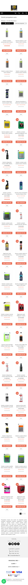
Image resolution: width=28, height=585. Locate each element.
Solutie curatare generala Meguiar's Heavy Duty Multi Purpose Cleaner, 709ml (7, 193)
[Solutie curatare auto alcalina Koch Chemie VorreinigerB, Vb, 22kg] (7, 215)
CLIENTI (13, 563)
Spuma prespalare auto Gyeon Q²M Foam (21, 284)
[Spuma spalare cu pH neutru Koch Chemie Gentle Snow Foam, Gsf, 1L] (21, 33)
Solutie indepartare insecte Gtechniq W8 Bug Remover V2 (7, 375)
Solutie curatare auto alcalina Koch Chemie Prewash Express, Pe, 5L (7, 284)
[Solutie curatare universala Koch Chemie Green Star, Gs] (7, 33)
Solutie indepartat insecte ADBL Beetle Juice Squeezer (7, 163)
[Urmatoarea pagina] (25, 514)
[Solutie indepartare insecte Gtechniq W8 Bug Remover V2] (7, 367)
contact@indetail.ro (15, 555)
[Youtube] (12, 544)
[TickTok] (15, 544)
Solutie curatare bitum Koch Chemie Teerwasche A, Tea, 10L (21, 436)
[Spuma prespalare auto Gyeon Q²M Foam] (21, 276)
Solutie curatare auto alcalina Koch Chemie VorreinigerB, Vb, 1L (21, 71)
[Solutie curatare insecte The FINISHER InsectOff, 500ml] (7, 398)
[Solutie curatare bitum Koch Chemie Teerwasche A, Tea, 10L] (21, 428)
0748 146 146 (15, 553)
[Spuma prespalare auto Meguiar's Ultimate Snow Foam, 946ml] (7, 489)
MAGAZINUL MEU (13, 560)
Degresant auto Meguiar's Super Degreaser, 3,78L (21, 315)
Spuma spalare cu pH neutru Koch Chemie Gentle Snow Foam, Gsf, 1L (21, 41)
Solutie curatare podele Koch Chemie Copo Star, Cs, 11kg (7, 466)
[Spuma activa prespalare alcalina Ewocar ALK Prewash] (21, 185)
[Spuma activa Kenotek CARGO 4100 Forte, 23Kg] (7, 337)
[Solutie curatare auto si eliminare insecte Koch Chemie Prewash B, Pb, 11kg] (21, 458)
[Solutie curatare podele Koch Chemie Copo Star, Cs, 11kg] (7, 458)
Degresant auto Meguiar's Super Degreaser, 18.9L (21, 497)
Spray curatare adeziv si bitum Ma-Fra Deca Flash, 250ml (21, 254)
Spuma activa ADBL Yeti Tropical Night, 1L (21, 345)
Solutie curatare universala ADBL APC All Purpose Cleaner (21, 375)
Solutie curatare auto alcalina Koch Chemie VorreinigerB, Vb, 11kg (21, 163)
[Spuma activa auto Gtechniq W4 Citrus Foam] (21, 398)
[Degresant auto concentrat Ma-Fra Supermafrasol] (7, 246)
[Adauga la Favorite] (7, 54)
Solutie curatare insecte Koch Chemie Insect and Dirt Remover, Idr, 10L (7, 315)
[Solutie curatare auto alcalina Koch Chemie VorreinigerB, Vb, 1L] (21, 63)
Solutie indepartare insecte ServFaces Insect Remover (7, 436)
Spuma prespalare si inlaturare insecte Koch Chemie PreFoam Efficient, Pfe (21, 102)
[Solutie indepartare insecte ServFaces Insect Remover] (7, 428)
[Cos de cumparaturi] (22, 13)
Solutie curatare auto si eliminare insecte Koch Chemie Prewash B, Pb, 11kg (21, 466)
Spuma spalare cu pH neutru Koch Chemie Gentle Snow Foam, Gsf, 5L (7, 132)
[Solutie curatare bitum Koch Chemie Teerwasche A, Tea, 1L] (7, 63)
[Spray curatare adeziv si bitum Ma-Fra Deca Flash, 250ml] (21, 246)
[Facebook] (9, 544)
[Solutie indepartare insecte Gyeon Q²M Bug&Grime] (7, 94)
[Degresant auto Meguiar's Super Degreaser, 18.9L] (21, 489)
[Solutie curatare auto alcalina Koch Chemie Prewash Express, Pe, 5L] (7, 276)
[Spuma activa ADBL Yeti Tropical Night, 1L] (21, 337)
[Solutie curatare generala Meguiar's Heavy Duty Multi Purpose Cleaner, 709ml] (7, 185)
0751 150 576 (15, 551)
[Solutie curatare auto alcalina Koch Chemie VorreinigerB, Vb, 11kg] (21, 154)
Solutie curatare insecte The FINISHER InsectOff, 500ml (7, 406)
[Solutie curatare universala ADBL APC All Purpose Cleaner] (21, 367)
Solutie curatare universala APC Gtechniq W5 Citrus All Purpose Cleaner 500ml (21, 223)
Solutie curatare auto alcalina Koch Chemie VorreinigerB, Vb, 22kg (7, 223)
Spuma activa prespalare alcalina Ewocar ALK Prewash (21, 193)
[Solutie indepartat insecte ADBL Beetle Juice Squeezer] (7, 154)
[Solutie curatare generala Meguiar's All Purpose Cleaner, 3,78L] (21, 124)
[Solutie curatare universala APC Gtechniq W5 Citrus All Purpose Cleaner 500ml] (21, 215)
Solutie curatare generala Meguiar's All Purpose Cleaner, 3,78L (21, 132)
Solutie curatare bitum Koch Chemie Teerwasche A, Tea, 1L (7, 71)
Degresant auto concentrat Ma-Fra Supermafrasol (7, 254)
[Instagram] (18, 544)
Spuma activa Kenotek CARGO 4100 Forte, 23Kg (7, 345)
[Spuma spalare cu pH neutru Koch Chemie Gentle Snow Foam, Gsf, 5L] (7, 124)
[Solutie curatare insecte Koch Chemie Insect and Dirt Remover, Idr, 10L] (7, 306)
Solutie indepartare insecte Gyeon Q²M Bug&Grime (7, 102)
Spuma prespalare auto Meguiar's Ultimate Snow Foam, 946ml (7, 497)
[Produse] (2, 13)
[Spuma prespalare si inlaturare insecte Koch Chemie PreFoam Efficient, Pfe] (21, 94)
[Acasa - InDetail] (14, 8)
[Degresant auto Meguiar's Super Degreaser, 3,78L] (21, 306)
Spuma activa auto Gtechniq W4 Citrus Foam (21, 406)
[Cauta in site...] (26, 13)
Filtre (8, 23)
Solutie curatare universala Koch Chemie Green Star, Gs (7, 41)
